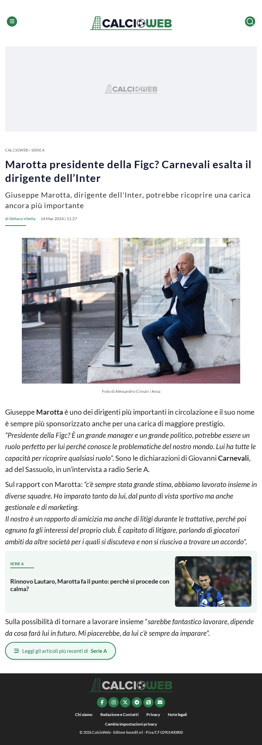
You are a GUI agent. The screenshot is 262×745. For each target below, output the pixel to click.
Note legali (177, 714)
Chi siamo (83, 714)
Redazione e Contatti (119, 714)
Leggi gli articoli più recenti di (64, 651)
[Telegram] (137, 702)
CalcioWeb (16, 150)
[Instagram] (113, 702)
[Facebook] (102, 702)
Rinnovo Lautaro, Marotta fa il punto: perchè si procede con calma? (89, 584)
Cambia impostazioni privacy (131, 724)
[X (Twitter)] (125, 702)
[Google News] (148, 702)
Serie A (38, 150)
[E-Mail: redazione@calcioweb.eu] (160, 702)
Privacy (153, 714)
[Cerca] (250, 21)
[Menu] (12, 21)
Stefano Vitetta (22, 218)
